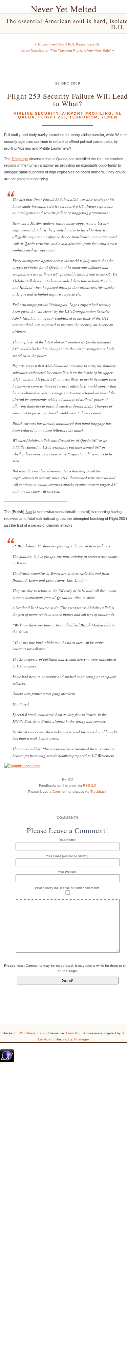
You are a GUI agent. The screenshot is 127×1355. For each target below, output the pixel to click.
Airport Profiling (87, 113)
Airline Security (36, 113)
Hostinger (81, 1039)
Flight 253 (52, 117)
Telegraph (20, 159)
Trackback (98, 791)
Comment (59, 791)
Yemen (109, 117)
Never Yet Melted (64, 9)
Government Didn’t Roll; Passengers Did (69, 44)
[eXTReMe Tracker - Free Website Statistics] (7, 1061)
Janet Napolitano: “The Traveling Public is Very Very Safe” (66, 50)
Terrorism (83, 117)
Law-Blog (73, 1033)
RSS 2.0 (89, 785)
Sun (28, 512)
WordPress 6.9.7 (32, 1033)
